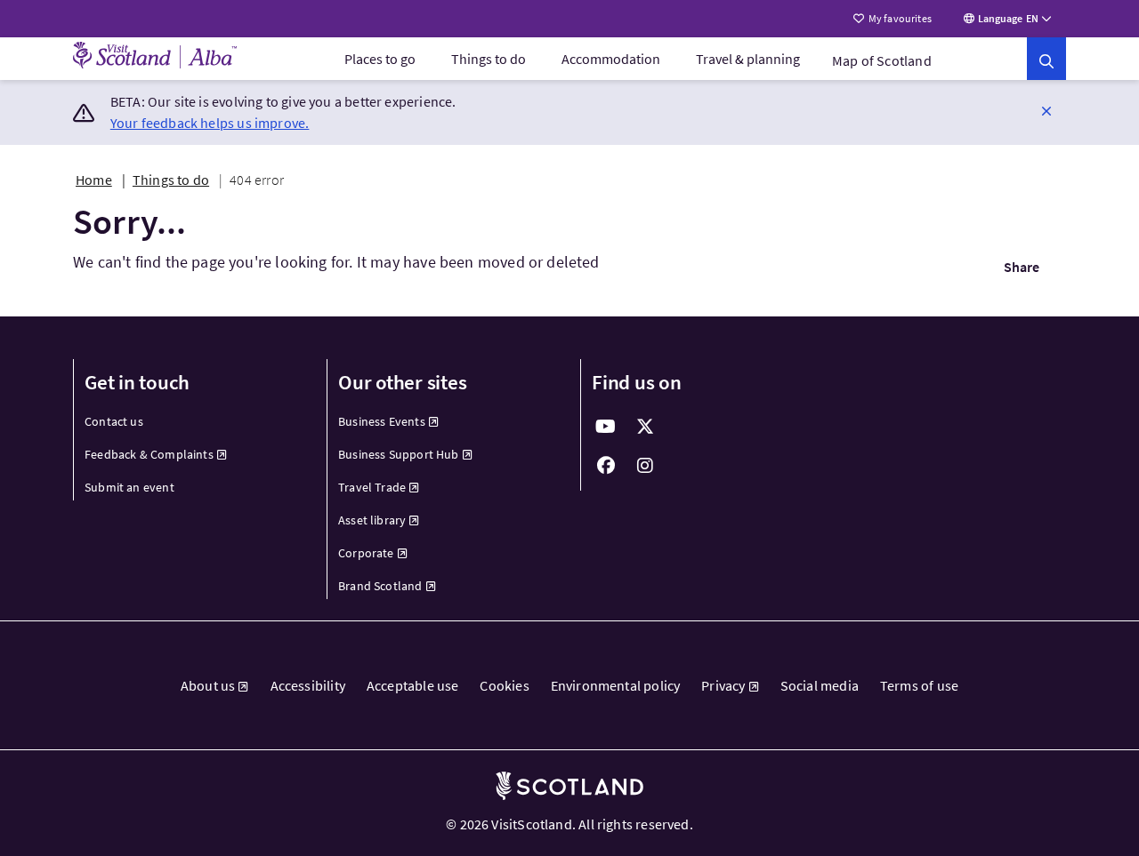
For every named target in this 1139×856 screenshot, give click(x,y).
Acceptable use (413, 685)
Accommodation (610, 59)
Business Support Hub (398, 454)
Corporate (366, 553)
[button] (1046, 110)
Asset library (372, 520)
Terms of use (919, 685)
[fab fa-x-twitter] (645, 426)
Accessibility (308, 685)
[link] (1046, 58)
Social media (819, 685)
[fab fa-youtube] (606, 426)
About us (208, 685)
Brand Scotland (380, 586)
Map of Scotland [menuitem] (882, 60)
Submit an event (129, 487)
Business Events (381, 421)
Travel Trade (372, 487)
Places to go (380, 59)
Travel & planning (748, 59)
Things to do (488, 59)
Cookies (504, 685)
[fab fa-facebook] (606, 466)
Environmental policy (616, 685)
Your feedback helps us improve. (210, 123)
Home (94, 179)
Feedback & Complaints (149, 454)
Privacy (723, 685)
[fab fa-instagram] (645, 466)
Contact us (114, 421)
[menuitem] (380, 58)
